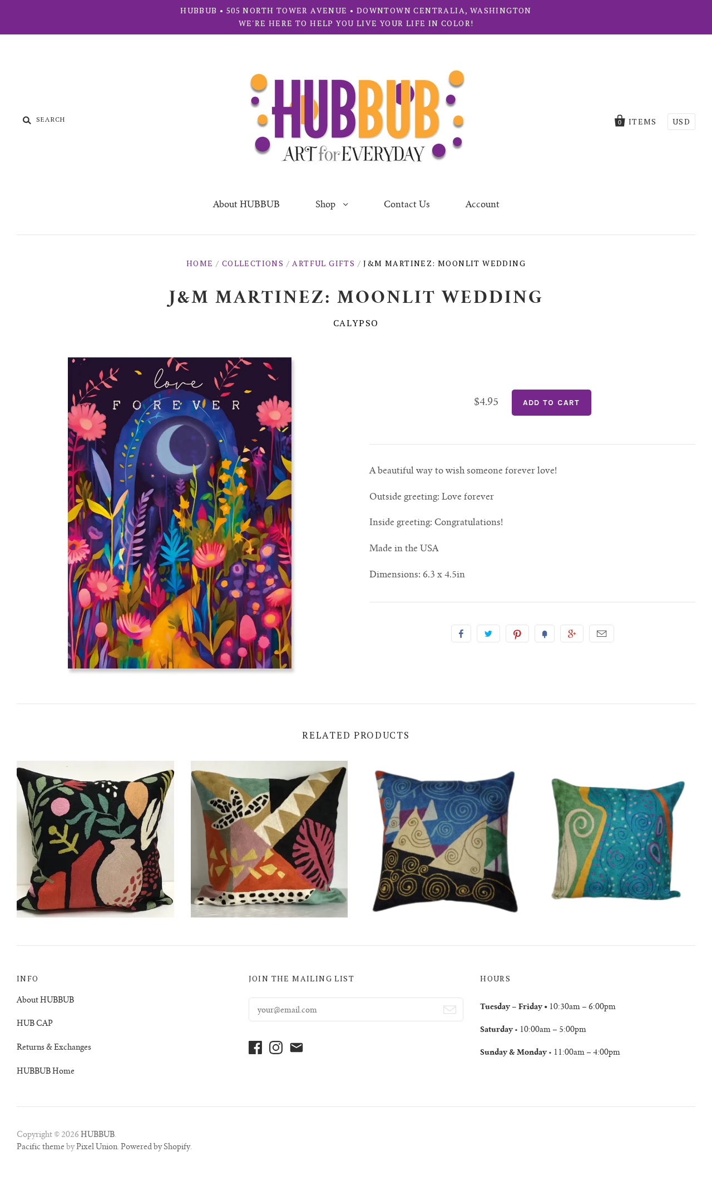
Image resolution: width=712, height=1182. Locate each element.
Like (461, 633)
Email (601, 633)
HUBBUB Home (46, 1072)
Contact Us (407, 205)
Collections (253, 263)
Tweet (488, 633)
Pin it (517, 633)
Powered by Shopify (155, 1147)
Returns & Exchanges (54, 1048)
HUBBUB (98, 1135)
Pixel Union (96, 1147)
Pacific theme (41, 1147)
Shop (326, 205)
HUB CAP (35, 1024)
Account (483, 205)
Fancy (545, 633)
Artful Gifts (323, 263)
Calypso (356, 323)
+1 (572, 633)
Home (200, 263)
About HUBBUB (246, 205)
